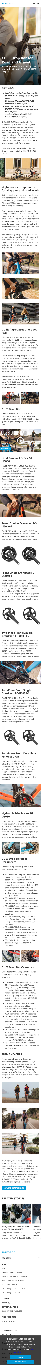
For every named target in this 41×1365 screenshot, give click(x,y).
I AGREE (20, 1357)
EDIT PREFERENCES (20, 1362)
